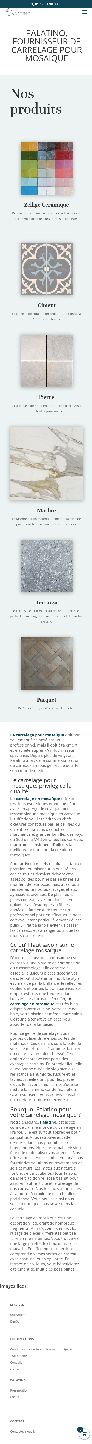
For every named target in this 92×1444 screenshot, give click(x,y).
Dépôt (14, 1321)
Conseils (16, 1362)
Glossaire (17, 1369)
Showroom (17, 1315)
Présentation (19, 1390)
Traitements (19, 1356)
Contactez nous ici (23, 1431)
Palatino (48, 1122)
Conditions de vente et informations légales (41, 1349)
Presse (15, 1397)
